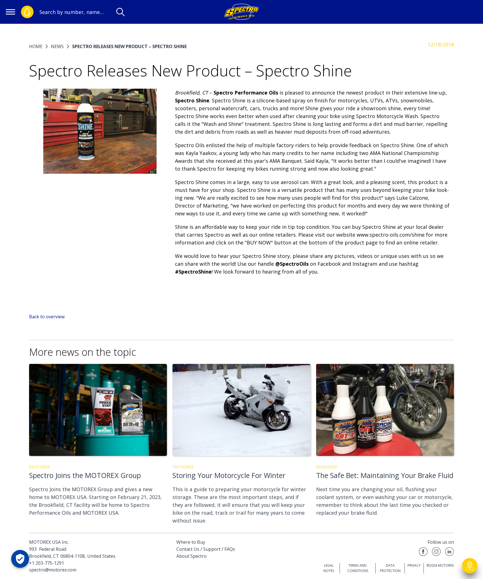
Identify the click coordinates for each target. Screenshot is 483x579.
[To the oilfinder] (27, 12)
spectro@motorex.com (52, 570)
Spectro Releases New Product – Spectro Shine (129, 46)
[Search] (120, 12)
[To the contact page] (470, 566)
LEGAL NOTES (328, 568)
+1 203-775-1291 (46, 563)
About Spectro (191, 556)
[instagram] (436, 552)
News (57, 46)
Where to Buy (190, 542)
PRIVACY (414, 565)
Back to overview (47, 317)
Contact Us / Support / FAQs (205, 549)
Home (35, 46)
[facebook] (423, 552)
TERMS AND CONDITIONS (357, 568)
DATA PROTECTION (390, 568)
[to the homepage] (241, 12)
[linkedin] (449, 552)
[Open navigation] (10, 12)
